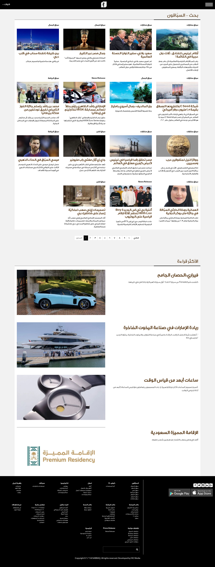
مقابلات (18, 490)
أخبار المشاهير (64, 507)
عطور (136, 518)
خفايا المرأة (64, 514)
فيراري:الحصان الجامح (177, 275)
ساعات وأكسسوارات (131, 514)
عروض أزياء (135, 510)
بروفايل (65, 486)
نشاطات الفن (134, 537)
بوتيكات (18, 486)
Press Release (109, 528)
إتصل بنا (88, 535)
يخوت (19, 492)
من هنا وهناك (16, 505)
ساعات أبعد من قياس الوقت (171, 380)
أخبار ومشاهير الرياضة (108, 516)
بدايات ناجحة (87, 492)
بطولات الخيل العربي (131, 542)
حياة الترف (18, 488)
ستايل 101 (135, 516)
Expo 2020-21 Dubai (38, 507)
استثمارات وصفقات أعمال (83, 490)
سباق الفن (135, 490)
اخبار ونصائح (134, 512)
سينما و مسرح (64, 518)
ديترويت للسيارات (38, 516)
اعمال (90, 483)
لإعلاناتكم (88, 531)
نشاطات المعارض (132, 540)
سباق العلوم (134, 494)
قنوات (7, 4)
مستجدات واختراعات (38, 486)
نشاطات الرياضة (133, 535)
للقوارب (41, 522)
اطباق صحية (87, 510)
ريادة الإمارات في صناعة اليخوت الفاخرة (160, 327)
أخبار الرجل (64, 512)
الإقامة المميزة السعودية (174, 432)
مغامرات (112, 514)
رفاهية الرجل (16, 483)
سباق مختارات (134, 499)
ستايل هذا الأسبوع (132, 507)
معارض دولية (40, 505)
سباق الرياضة (134, 492)
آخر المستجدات (110, 486)
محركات (42, 483)
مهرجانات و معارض (62, 520)
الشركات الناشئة (62, 490)
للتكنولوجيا (40, 520)
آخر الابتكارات (64, 488)
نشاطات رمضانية (133, 533)
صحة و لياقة (87, 507)
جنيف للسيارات (39, 512)
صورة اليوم (17, 510)
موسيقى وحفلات (62, 522)
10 (129, 238)
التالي (136, 238)
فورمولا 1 (112, 512)
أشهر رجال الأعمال (86, 488)
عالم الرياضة (110, 505)
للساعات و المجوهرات (37, 518)
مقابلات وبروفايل (109, 520)
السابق (79, 238)
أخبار (90, 486)
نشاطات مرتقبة (133, 528)
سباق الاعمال (134, 486)
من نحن (89, 537)
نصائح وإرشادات (86, 494)
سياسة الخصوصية (85, 533)
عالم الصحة (87, 505)
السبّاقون (135, 483)
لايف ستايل (64, 505)
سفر (66, 516)
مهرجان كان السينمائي (61, 510)
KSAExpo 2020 (39, 510)
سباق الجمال (134, 496)
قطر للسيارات (40, 514)
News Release (110, 531)
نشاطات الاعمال (133, 531)
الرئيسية (88, 528)
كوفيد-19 (111, 483)
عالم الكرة (111, 510)
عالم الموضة (134, 505)
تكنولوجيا (64, 483)
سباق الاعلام (134, 488)
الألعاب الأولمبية (110, 518)
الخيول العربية (110, 507)
